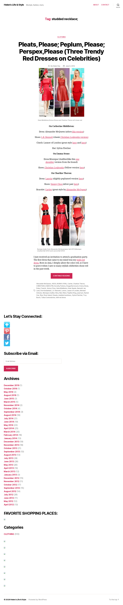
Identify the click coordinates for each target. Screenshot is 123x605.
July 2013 (8, 458)
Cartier (48, 189)
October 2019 (10, 388)
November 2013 (11, 445)
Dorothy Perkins (59, 286)
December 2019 (11, 385)
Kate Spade (72, 288)
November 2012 (11, 481)
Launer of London (73, 291)
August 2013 (10, 455)
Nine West (62, 293)
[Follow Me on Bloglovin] (34, 325)
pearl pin (80, 293)
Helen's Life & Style (14, 5)
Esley (38, 288)
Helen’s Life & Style (18, 600)
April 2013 (9, 468)
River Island (48, 295)
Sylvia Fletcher (77, 295)
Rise (41, 295)
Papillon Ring (71, 293)
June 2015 (9, 398)
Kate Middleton (62, 288)
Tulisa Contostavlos (48, 297)
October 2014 (10, 408)
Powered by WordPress (37, 600)
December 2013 (11, 441)
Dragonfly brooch (72, 286)
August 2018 (10, 395)
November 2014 (11, 405)
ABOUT (96, 5)
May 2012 (8, 501)
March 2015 (9, 402)
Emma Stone (83, 286)
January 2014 (10, 438)
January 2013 (10, 475)
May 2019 (8, 392)
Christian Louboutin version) (74, 137)
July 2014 (8, 418)
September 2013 (12, 451)
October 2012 (10, 485)
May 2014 (8, 425)
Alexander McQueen (76, 189)
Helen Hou (56, 66)
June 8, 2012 (70, 66)
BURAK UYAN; (62, 284)
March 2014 (9, 432)
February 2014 (11, 435)
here (74, 143)
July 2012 (8, 494)
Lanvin (48, 178)
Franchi (43, 288)
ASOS (54, 284)
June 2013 (9, 461)
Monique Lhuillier (49, 293)
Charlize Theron (79, 284)
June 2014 (9, 422)
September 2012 (12, 488)
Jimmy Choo (57, 184)
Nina (56, 293)
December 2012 (11, 478)
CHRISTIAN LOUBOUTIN (44, 286)
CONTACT (105, 5)
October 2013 (10, 448)
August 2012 (10, 491)
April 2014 (9, 428)
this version (77, 131)
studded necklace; (64, 295)
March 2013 (9, 471)
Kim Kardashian (46, 291)
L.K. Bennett (47, 137)
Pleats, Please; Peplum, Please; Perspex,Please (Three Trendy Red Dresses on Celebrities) (61, 51)
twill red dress (61, 297)
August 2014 (10, 415)
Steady (55, 295)
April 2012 (9, 504)
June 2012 (9, 498)
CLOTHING (61, 37)
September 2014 (12, 412)
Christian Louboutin (54, 167)
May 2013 (8, 465)
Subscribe (11, 368)
